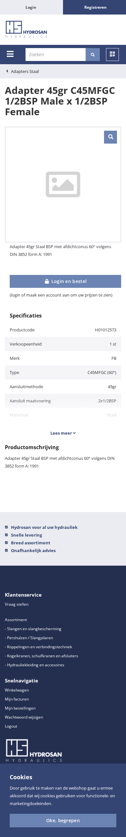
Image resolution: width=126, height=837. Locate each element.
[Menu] (10, 54)
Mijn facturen (17, 699)
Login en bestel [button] (68, 281)
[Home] (26, 29)
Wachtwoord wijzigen (24, 717)
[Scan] (112, 54)
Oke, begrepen (63, 820)
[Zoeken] (93, 54)
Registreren (95, 7)
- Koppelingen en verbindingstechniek (38, 647)
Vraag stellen (16, 604)
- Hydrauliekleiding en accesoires (34, 665)
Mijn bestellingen (20, 708)
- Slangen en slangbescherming (33, 628)
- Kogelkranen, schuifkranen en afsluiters (41, 656)
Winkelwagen (17, 690)
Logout (11, 726)
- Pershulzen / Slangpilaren (29, 637)
